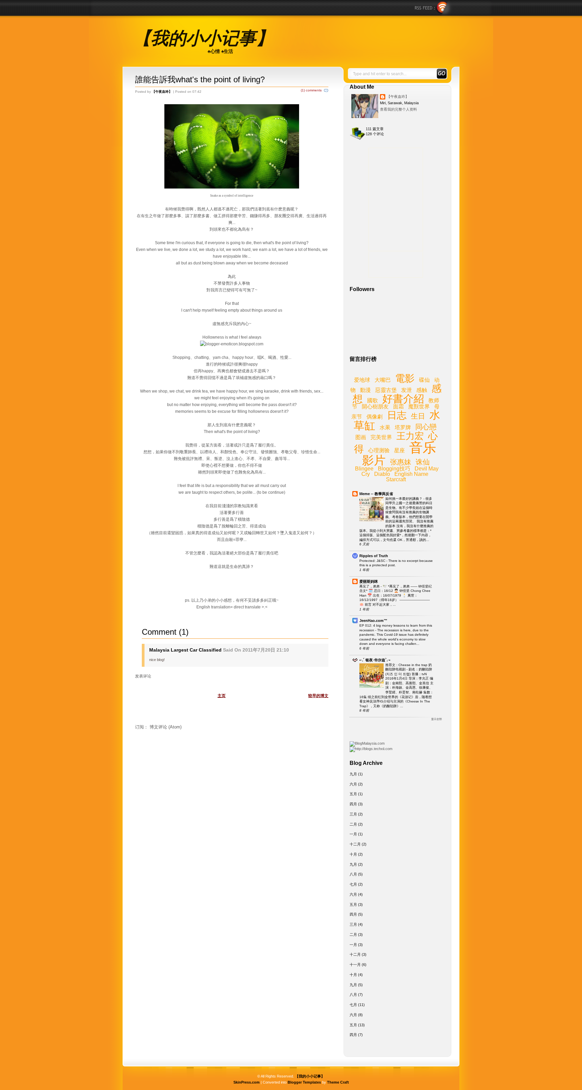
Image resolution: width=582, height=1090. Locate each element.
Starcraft (396, 479)
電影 (405, 378)
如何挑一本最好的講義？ (404, 498)
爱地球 (362, 380)
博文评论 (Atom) (166, 726)
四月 (353, 804)
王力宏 (410, 436)
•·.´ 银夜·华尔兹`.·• (374, 660)
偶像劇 (374, 417)
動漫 (365, 390)
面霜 (398, 406)
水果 (385, 427)
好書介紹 (403, 399)
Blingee (364, 468)
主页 (222, 695)
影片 (374, 460)
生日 (418, 416)
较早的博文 (318, 695)
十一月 (355, 965)
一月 (353, 834)
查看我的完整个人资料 (398, 109)
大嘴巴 (383, 380)
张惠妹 (400, 462)
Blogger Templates (304, 1082)
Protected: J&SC (372, 561)
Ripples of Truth (373, 556)
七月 (353, 884)
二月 (353, 824)
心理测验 (379, 450)
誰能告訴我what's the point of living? (200, 79)
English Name (411, 474)
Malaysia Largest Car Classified (185, 650)
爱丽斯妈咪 (368, 581)
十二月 (355, 844)
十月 (353, 854)
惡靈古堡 (386, 390)
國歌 (372, 400)
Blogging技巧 (394, 468)
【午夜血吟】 (398, 96)
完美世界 (381, 437)
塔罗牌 (403, 427)
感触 (421, 390)
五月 (353, 794)
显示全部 (436, 719)
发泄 (406, 390)
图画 (360, 437)
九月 (353, 774)
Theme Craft (338, 1082)
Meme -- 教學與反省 (376, 494)
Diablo (382, 474)
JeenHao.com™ (373, 621)
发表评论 (143, 676)
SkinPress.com (246, 1082)
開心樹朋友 (375, 406)
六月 (353, 784)
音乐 (422, 447)
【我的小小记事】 (203, 38)
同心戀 (426, 427)
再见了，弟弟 (370, 586)
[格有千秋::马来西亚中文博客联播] (371, 749)
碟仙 (424, 380)
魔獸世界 (419, 406)
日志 (397, 415)
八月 (353, 874)
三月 (353, 814)
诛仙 (423, 462)
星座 (399, 450)
